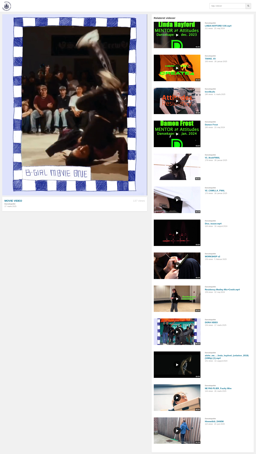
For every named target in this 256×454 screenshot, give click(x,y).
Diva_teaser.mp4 (213, 223)
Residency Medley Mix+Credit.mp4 (222, 289)
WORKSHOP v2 (212, 256)
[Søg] (248, 6)
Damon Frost (211, 124)
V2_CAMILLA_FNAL (215, 190)
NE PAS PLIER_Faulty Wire (218, 388)
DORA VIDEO (211, 322)
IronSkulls (210, 92)
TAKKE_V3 (210, 58)
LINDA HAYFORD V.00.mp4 (218, 26)
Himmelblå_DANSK (214, 421)
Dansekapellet (9, 204)
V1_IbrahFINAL (212, 157)
